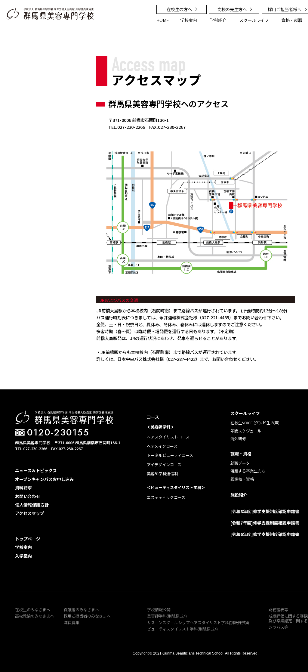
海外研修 (238, 438)
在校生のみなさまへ (32, 609)
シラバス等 (278, 627)
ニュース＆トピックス (36, 470)
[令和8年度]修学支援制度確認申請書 (264, 511)
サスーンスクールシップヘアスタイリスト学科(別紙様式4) (198, 622)
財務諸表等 (278, 609)
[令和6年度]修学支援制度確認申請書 (264, 534)
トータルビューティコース (170, 455)
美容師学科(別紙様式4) (167, 616)
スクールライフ (254, 20)
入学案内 (23, 556)
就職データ (240, 463)
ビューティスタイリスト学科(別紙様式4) (182, 629)
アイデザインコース (164, 464)
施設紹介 (238, 495)
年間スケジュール (245, 431)
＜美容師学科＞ (160, 427)
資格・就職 (291, 20)
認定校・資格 (242, 479)
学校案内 (188, 20)
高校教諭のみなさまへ (34, 616)
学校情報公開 (159, 609)
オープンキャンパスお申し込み (44, 479)
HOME (162, 20)
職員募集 (71, 622)
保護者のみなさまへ (81, 609)
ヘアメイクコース (162, 446)
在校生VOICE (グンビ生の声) (254, 423)
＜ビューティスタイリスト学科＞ (176, 487)
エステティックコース (166, 497)
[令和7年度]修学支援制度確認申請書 (264, 523)
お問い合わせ (27, 496)
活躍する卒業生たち (248, 471)
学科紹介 (218, 20)
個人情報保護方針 (32, 504)
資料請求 (23, 487)
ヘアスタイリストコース (168, 437)
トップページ (27, 538)
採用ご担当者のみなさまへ (87, 616)
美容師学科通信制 (162, 473)
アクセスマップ (29, 513)
